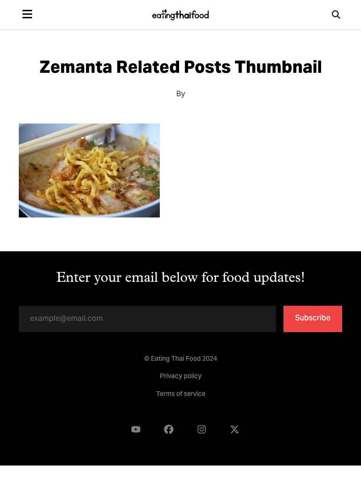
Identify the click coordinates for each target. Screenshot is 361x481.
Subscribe (312, 318)
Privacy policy (181, 377)
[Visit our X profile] (234, 429)
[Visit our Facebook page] (168, 429)
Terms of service (180, 395)
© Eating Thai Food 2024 (180, 359)
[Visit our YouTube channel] (135, 429)
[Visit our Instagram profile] (201, 429)
